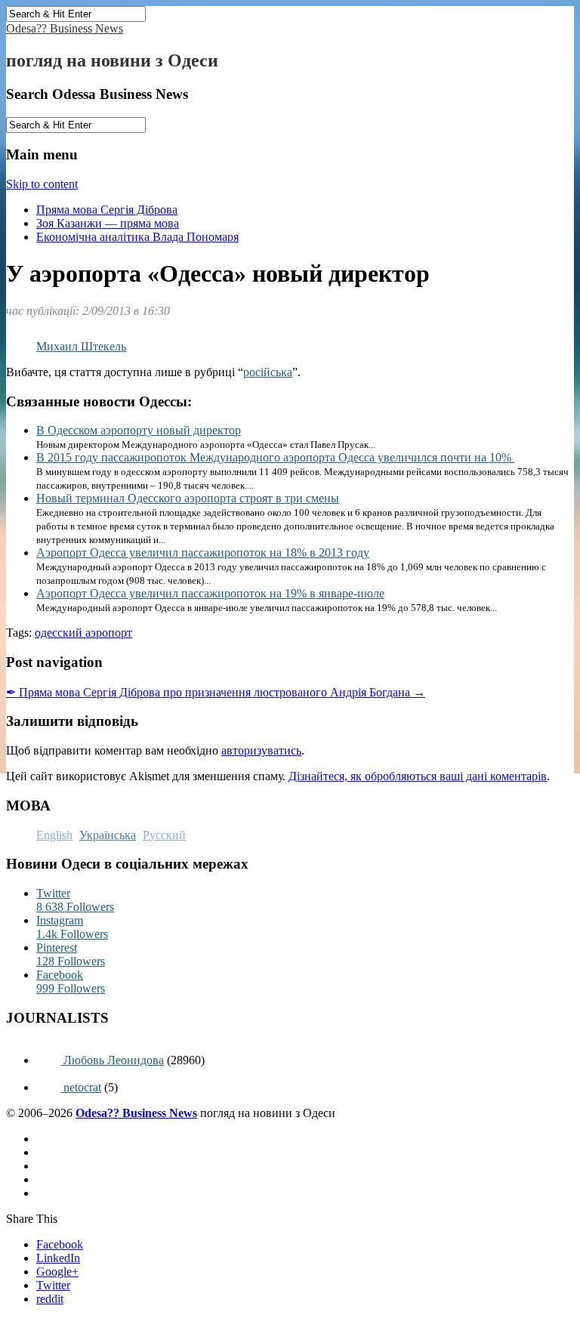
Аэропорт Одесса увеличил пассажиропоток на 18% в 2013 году (202, 552)
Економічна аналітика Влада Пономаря (137, 236)
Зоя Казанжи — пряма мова (107, 223)
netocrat (80, 1087)
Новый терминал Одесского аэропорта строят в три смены (187, 498)
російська (267, 372)
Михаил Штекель (81, 346)
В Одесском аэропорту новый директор (138, 430)
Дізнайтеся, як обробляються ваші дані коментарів (417, 776)
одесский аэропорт (83, 632)
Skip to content (42, 183)
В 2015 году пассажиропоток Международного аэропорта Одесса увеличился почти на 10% (275, 457)
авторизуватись (261, 750)
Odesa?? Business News (64, 28)
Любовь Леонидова (112, 1060)
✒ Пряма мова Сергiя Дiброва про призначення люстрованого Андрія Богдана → (215, 692)
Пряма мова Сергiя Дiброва (106, 209)
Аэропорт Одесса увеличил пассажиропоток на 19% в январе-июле (210, 593)
